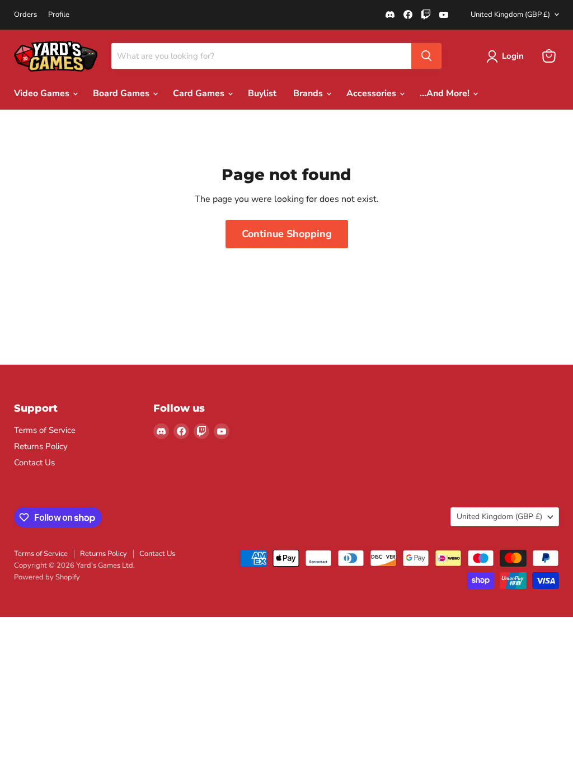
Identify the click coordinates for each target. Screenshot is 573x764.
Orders (25, 15)
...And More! (446, 93)
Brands (309, 93)
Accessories (372, 93)
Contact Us (34, 462)
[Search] (426, 56)
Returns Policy (41, 446)
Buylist (262, 93)
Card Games (200, 93)
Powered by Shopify (47, 577)
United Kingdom (510, 15)
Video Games (43, 93)
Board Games (122, 93)
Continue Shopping (287, 233)
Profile (58, 15)
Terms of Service (45, 430)
